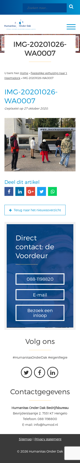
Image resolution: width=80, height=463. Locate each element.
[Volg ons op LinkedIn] (52, 372)
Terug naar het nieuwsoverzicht (37, 210)
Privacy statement (47, 439)
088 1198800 (47, 419)
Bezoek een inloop (40, 313)
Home (24, 73)
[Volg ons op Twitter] (26, 372)
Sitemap (25, 439)
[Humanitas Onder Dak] (20, 24)
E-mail (40, 294)
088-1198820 (40, 279)
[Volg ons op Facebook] (39, 372)
